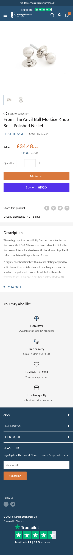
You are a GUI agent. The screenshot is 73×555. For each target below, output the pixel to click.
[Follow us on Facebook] (6, 504)
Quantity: (9, 163)
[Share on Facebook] (46, 207)
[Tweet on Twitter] (60, 207)
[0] (66, 15)
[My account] (59, 15)
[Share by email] (66, 207)
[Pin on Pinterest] (53, 207)
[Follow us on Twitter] (12, 504)
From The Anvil (14, 133)
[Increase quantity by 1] (39, 163)
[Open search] (52, 15)
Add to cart (36, 176)
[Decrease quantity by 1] (20, 163)
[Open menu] (5, 15)
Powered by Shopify (14, 521)
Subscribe (15, 475)
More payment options (36, 195)
